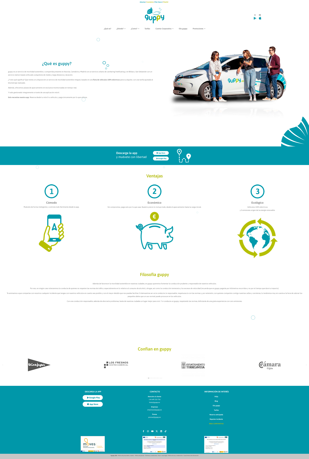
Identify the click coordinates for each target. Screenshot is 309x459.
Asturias (143, 2)
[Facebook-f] (143, 431)
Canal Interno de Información (191, 455)
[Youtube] (152, 431)
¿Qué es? (107, 29)
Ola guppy (183, 29)
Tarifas (147, 29)
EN (260, 15)
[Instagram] (148, 431)
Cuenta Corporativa (163, 29)
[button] (3, 365)
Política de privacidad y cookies (126, 455)
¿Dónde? (120, 29)
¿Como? (134, 29)
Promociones (198, 29)
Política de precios (139, 455)
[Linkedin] (161, 431)
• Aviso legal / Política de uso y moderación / (172, 455)
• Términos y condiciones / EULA (153, 455)
